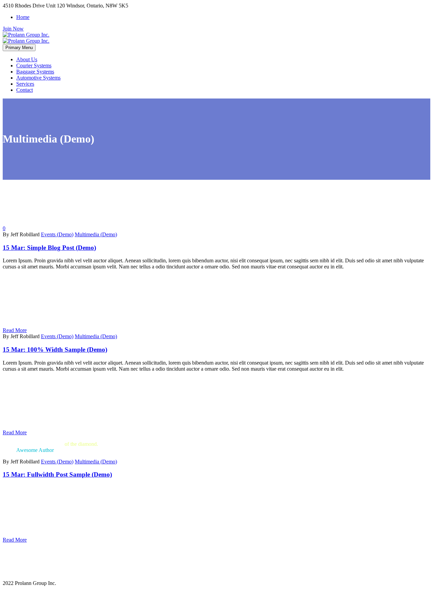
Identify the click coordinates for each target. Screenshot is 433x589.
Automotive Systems (38, 78)
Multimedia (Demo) (96, 234)
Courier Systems (33, 65)
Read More (15, 330)
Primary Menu (19, 47)
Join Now (13, 28)
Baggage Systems (35, 71)
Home (22, 17)
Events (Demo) (57, 234)
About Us (26, 59)
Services (25, 84)
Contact (24, 90)
